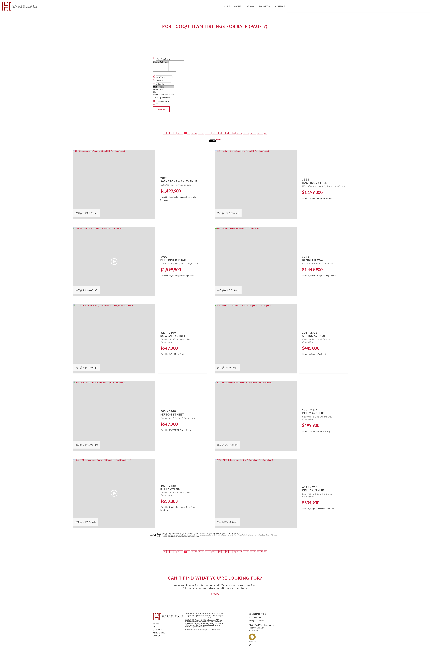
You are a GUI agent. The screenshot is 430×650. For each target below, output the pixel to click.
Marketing (265, 6)
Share (218, 139)
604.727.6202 (255, 617)
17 (220, 133)
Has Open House (162, 97)
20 (230, 133)
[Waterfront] (163, 89)
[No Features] (163, 86)
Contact (280, 6)
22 (237, 133)
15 (213, 133)
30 (265, 133)
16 (216, 133)
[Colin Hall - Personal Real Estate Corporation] (19, 6)
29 (261, 133)
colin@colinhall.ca (256, 620)
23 (241, 133)
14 (209, 133)
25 (248, 133)
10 (196, 133)
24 (244, 133)
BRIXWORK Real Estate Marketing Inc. (197, 630)
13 (206, 133)
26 (251, 133)
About (237, 6)
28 (258, 133)
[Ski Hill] (163, 92)
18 (223, 133)
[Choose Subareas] (161, 62)
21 (234, 133)
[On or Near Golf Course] (163, 94)
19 (227, 133)
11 (199, 133)
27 (255, 133)
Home (227, 6)
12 (202, 133)
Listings (157, 629)
